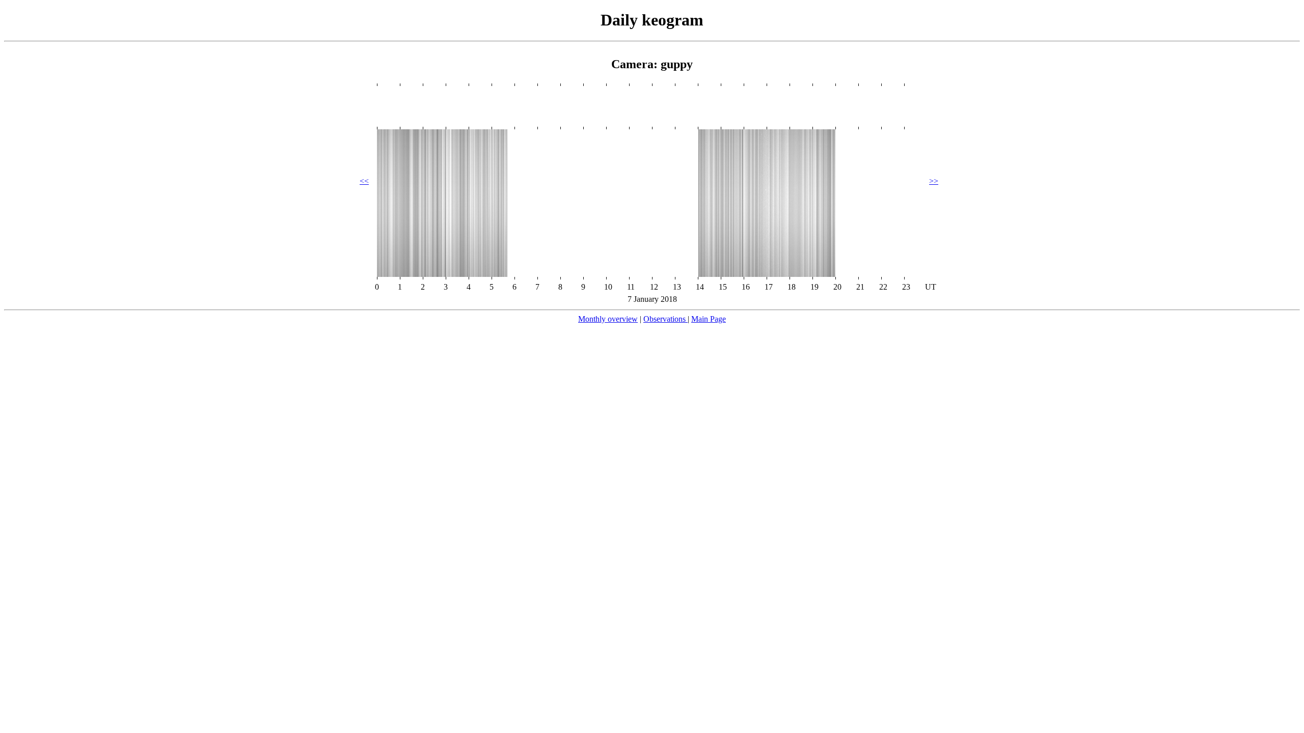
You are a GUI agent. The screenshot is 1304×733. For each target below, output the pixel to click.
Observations (665, 319)
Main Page (708, 319)
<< (364, 181)
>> (933, 181)
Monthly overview (608, 319)
